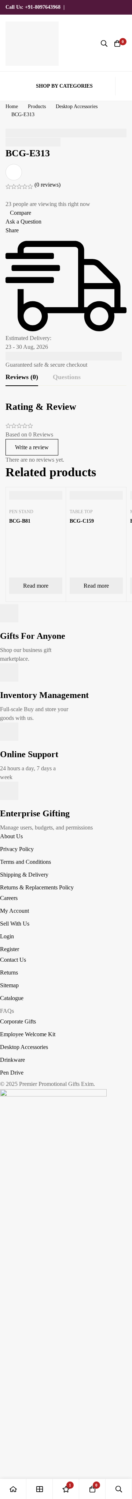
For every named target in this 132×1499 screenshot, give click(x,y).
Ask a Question (23, 221)
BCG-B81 (19, 521)
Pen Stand (21, 511)
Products (37, 106)
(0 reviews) (47, 185)
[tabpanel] (66, 432)
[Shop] (39, 1489)
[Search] (104, 43)
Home (12, 106)
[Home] (13, 1489)
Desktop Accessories (77, 106)
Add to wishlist (14, 172)
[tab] (22, 377)
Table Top (81, 511)
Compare (20, 213)
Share (12, 230)
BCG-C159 (82, 521)
